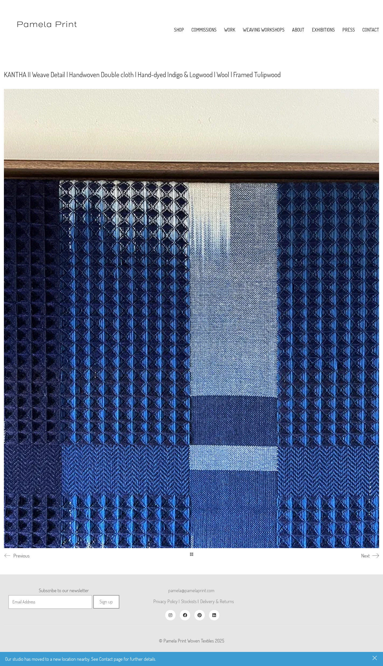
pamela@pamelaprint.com (191, 590)
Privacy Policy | (166, 601)
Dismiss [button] (375, 658)
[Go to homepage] (47, 29)
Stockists (189, 601)
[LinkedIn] (214, 615)
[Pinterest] (199, 615)
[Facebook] (185, 615)
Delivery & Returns (217, 601)
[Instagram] (170, 615)
